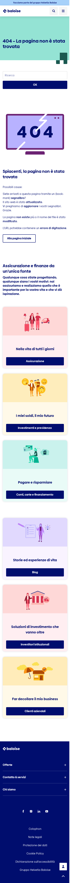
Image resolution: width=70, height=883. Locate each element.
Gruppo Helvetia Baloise (35, 870)
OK (35, 85)
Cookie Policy (35, 853)
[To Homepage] (14, 11)
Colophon (35, 829)
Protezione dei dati (35, 845)
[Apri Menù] (63, 11)
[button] (35, 765)
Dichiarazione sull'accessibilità (35, 862)
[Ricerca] (54, 11)
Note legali (35, 837)
